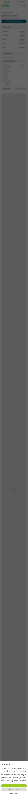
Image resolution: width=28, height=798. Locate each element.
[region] (14, 779)
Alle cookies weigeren (14, 789)
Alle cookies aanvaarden (14, 785)
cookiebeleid (10, 781)
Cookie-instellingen (14, 793)
